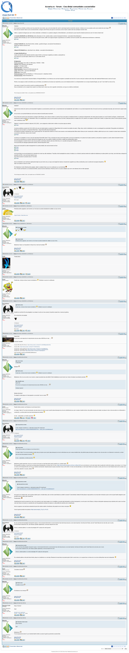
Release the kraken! (18, 196)
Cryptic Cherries (17, 215)
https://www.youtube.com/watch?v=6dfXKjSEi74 (35, 350)
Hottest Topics (66, 8)
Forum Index (13, 17)
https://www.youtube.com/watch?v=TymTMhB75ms (37, 348)
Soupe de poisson (18, 197)
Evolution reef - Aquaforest (19, 612)
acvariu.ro (90, 8)
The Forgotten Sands (18, 195)
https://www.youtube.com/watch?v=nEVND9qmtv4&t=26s (39, 344)
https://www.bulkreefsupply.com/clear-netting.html (68, 465)
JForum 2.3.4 (58, 651)
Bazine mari (19, 17)
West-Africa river (24, 215)
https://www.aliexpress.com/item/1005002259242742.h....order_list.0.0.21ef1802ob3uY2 (34, 429)
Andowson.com (75, 651)
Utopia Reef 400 (8, 15)
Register (68, 10)
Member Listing (83, 8)
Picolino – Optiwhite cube (19, 613)
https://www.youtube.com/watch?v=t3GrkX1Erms (30, 346)
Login (74, 10)
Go (124, 17)
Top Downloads (74, 8)
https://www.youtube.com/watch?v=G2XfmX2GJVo (38, 349)
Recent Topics (58, 8)
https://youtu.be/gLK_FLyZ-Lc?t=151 (39, 509)
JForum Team (65, 651)
